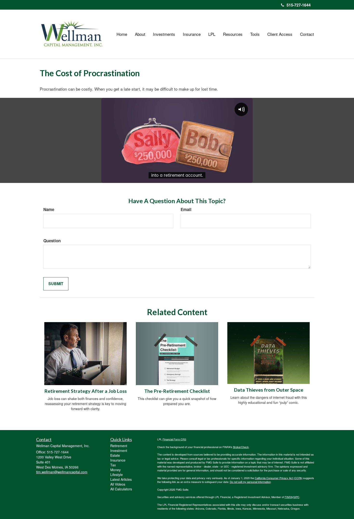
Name (48, 209)
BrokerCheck (241, 447)
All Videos (117, 484)
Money (115, 469)
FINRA (289, 497)
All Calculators (121, 489)
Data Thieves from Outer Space (268, 390)
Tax (113, 465)
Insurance (117, 460)
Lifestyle (116, 474)
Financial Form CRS (174, 439)
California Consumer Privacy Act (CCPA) (278, 478)
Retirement (118, 445)
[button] (140, 34)
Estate (115, 455)
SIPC (296, 497)
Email (186, 209)
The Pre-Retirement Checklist (177, 391)
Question (52, 241)
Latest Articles (121, 479)
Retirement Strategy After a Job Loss (85, 391)
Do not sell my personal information (250, 482)
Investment (118, 450)
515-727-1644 (299, 5)
